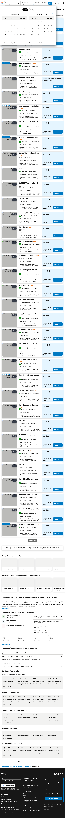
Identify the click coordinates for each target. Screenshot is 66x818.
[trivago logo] (2, 3)
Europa (13, 766)
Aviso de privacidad (27, 787)
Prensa (3, 804)
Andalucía (26, 766)
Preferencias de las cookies (29, 798)
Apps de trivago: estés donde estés (10, 809)
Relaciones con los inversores (9, 801)
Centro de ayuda (26, 807)
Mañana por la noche (20, 42)
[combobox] (12, 3)
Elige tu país (4, 778)
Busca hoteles (5, 766)
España (20, 766)
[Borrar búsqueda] (18, 3)
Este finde (32, 42)
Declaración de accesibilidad (30, 785)
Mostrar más (6, 686)
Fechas (25, 9)
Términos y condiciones (28, 780)
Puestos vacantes (6, 799)
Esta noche (7, 42)
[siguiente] (53, 14)
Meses (31, 9)
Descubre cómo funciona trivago (31, 810)
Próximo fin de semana (45, 42)
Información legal (26, 783)
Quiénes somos (5, 797)
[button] (12, 3)
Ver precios (57, 29)
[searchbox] (12, 4)
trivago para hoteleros (7, 812)
